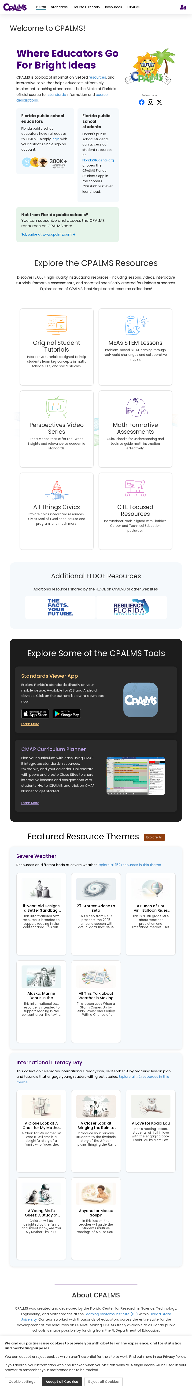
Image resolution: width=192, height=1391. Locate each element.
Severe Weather (36, 856)
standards (57, 94)
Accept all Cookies (62, 1381)
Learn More (30, 724)
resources (97, 77)
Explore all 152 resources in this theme (129, 865)
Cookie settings (22, 1381)
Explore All (154, 837)
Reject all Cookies (103, 1381)
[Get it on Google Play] (67, 713)
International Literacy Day (49, 1062)
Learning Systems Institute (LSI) (111, 1314)
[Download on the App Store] (35, 713)
